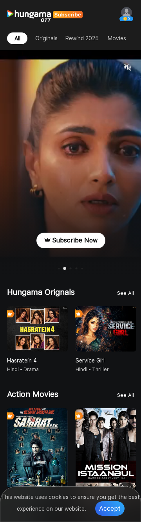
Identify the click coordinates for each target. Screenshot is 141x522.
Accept (110, 508)
